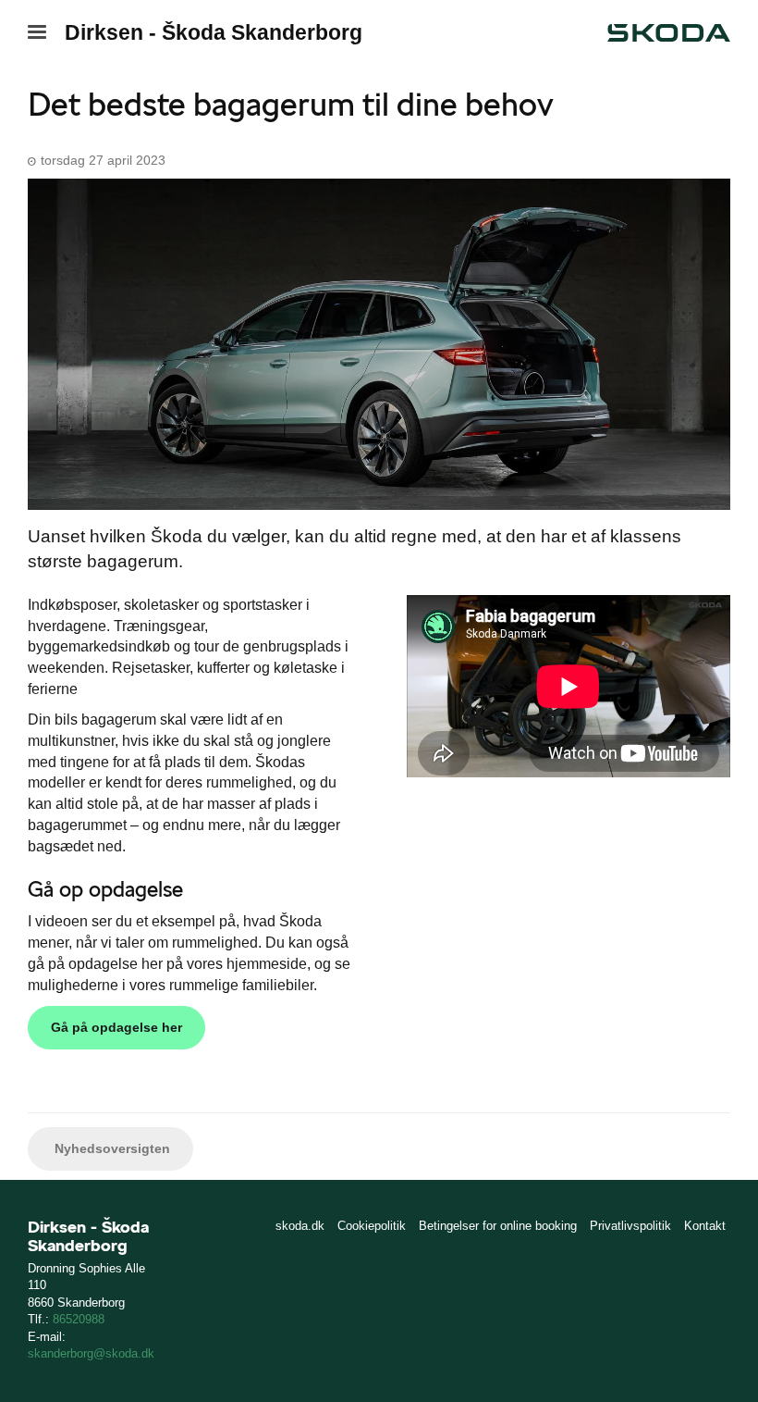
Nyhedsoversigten (110, 1148)
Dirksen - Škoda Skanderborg (213, 32)
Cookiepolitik (371, 1226)
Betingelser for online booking (498, 1226)
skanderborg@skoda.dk (91, 1353)
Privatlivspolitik (630, 1226)
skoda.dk (299, 1226)
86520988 (78, 1319)
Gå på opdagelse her (116, 1027)
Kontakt (705, 1226)
